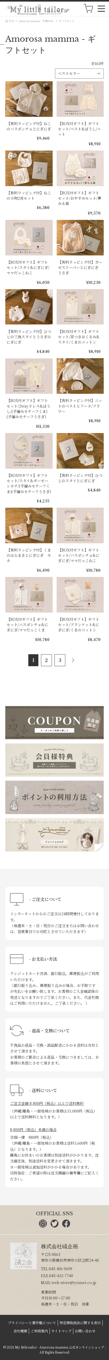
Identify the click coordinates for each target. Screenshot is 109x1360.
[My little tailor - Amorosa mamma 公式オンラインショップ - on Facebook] (66, 1226)
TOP (11, 21)
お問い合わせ (85, 1330)
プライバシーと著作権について (32, 1322)
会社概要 (20, 1330)
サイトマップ (61, 1330)
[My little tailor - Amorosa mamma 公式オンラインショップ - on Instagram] (43, 1226)
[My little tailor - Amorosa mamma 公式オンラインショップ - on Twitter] (54, 1226)
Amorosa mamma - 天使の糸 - (36, 21)
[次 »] (74, 660)
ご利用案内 (39, 1330)
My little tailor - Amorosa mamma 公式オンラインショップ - (60, 1347)
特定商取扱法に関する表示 (80, 1322)
